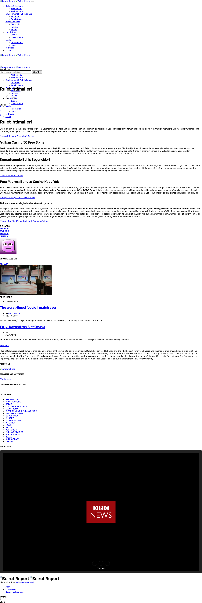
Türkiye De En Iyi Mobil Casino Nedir (17, 198)
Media (8, 40)
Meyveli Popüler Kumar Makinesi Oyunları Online (24, 221)
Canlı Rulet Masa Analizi (11, 175)
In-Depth (9, 48)
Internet (14, 27)
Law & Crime (11, 32)
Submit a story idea (14, 592)
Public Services (12, 21)
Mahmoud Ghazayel (25, 582)
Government (17, 37)
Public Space (17, 19)
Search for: (5, 69)
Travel (8, 50)
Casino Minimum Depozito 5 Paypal (17, 136)
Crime (14, 35)
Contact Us (10, 589)
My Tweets (5, 379)
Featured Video (14, 413)
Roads (14, 29)
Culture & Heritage (14, 6)
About (8, 587)
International (17, 42)
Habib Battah (14, 313)
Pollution (15, 16)
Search (37, 72)
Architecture (17, 11)
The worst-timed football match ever (28, 307)
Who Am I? (4, 345)
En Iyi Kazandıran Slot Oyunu (22, 327)
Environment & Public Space (18, 14)
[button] (94, 563)
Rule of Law (12, 439)
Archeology (16, 8)
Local (13, 45)
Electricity (15, 24)
